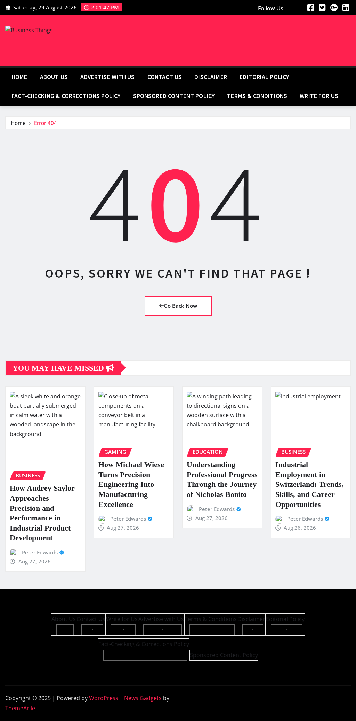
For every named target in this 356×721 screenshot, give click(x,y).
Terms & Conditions (257, 96)
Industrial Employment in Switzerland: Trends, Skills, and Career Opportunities (309, 484)
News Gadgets (143, 698)
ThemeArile (20, 708)
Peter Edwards (40, 552)
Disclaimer (210, 77)
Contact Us (164, 77)
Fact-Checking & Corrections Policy (65, 96)
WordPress (103, 698)
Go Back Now (180, 305)
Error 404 (45, 122)
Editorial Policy (264, 77)
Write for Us (319, 96)
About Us (54, 77)
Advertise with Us (107, 77)
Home (19, 77)
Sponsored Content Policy (174, 96)
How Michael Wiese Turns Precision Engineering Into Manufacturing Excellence (131, 484)
